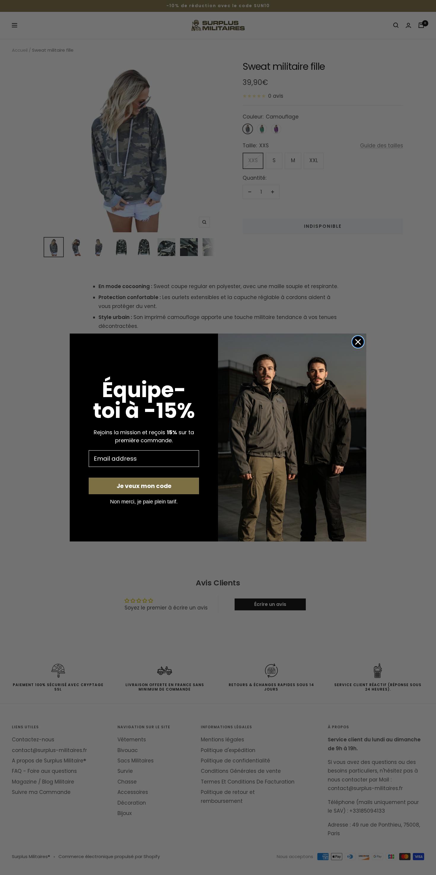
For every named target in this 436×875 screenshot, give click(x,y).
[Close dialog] (358, 342)
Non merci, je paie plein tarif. (144, 501)
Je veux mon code (144, 486)
